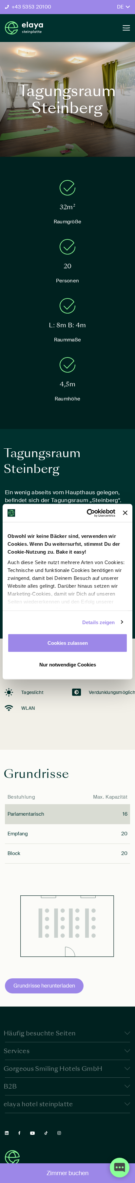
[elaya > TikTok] (46, 1133)
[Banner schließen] (125, 513)
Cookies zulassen (68, 643)
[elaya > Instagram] (59, 1133)
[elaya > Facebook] (19, 1133)
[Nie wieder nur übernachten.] (24, 28)
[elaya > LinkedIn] (7, 1133)
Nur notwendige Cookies (67, 664)
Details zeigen (98, 622)
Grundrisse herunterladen (44, 985)
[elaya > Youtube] (32, 1133)
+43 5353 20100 (31, 7)
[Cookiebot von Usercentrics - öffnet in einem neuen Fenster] (87, 513)
